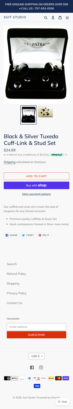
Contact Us (14, 303)
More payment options (36, 194)
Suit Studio (15, 17)
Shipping (9, 162)
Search (12, 264)
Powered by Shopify (48, 397)
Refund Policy (16, 274)
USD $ (35, 356)
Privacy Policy (17, 293)
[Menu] (67, 17)
